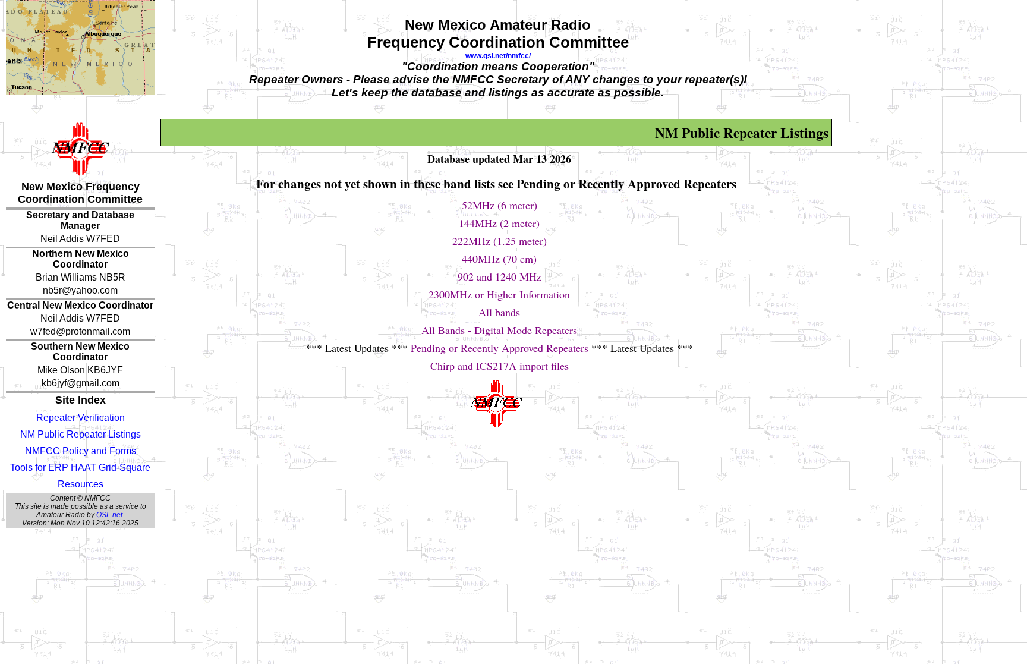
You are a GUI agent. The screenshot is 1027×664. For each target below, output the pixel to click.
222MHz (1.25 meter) (499, 241)
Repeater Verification (80, 418)
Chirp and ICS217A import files (499, 365)
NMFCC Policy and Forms (80, 451)
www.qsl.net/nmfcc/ (498, 56)
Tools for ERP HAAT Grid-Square (80, 467)
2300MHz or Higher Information (499, 294)
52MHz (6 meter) (499, 205)
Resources (80, 484)
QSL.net (109, 515)
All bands (499, 312)
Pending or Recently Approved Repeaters (499, 348)
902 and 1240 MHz (499, 276)
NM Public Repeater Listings (80, 434)
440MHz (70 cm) (499, 258)
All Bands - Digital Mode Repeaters (499, 330)
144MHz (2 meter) (499, 223)
